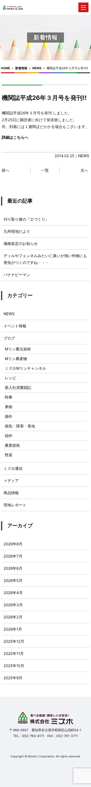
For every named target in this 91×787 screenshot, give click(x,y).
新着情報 (21, 68)
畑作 (8, 416)
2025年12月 (14, 641)
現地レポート (15, 505)
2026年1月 (13, 629)
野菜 (8, 455)
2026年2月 (13, 617)
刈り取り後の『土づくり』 (26, 219)
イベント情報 (15, 326)
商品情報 (11, 492)
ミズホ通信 (13, 468)
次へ (84, 170)
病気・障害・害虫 (20, 426)
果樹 (8, 406)
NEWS (36, 68)
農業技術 (12, 445)
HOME (5, 68)
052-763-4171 (33, 736)
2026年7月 (13, 556)
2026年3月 (13, 604)
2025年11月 (14, 653)
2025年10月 (14, 665)
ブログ (9, 338)
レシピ (10, 377)
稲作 (8, 435)
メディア (11, 480)
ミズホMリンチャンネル (25, 368)
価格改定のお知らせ (21, 243)
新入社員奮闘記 (18, 387)
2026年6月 (13, 568)
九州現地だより (17, 231)
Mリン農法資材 (18, 349)
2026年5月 (13, 580)
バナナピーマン (17, 274)
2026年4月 (13, 592)
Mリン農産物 (16, 358)
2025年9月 (13, 677)
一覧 (45, 170)
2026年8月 (13, 544)
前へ (5, 170)
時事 (8, 397)
